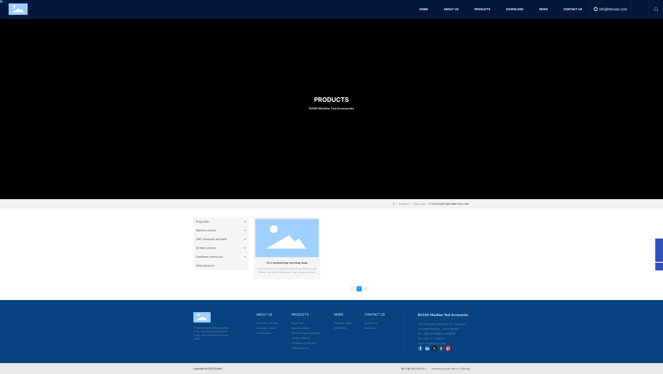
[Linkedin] (427, 348)
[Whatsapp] (659, 242)
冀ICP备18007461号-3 (413, 368)
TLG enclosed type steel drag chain (287, 262)
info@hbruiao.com (613, 9)
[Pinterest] (448, 348)
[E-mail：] (659, 250)
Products (404, 203)
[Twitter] (434, 348)
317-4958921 (436, 333)
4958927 (450, 333)
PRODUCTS (331, 99)
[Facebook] (420, 348)
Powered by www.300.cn (445, 368)
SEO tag (465, 368)
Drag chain (419, 203)
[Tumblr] (441, 348)
